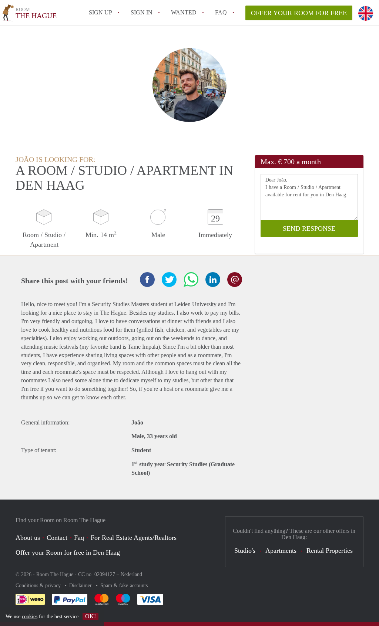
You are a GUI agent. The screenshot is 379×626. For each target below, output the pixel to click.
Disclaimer (81, 585)
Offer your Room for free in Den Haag (68, 552)
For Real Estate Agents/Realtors (134, 537)
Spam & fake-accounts (124, 585)
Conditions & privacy (39, 585)
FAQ (221, 12)
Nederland (131, 574)
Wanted (184, 12)
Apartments (280, 550)
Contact (57, 537)
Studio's (244, 550)
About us (28, 537)
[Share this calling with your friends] (147, 279)
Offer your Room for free (299, 13)
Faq (79, 537)
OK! (90, 616)
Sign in (141, 12)
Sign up (100, 12)
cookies (29, 616)
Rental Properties (329, 550)
